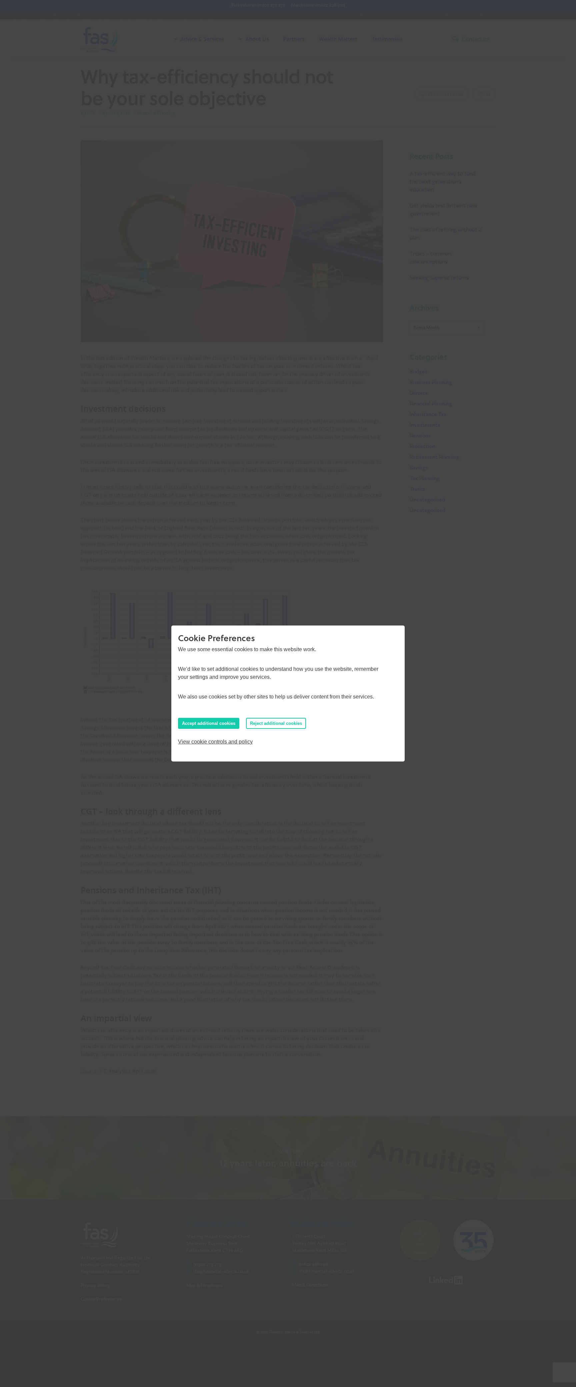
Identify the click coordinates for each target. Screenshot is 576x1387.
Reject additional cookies (276, 723)
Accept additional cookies (208, 723)
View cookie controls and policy (215, 742)
